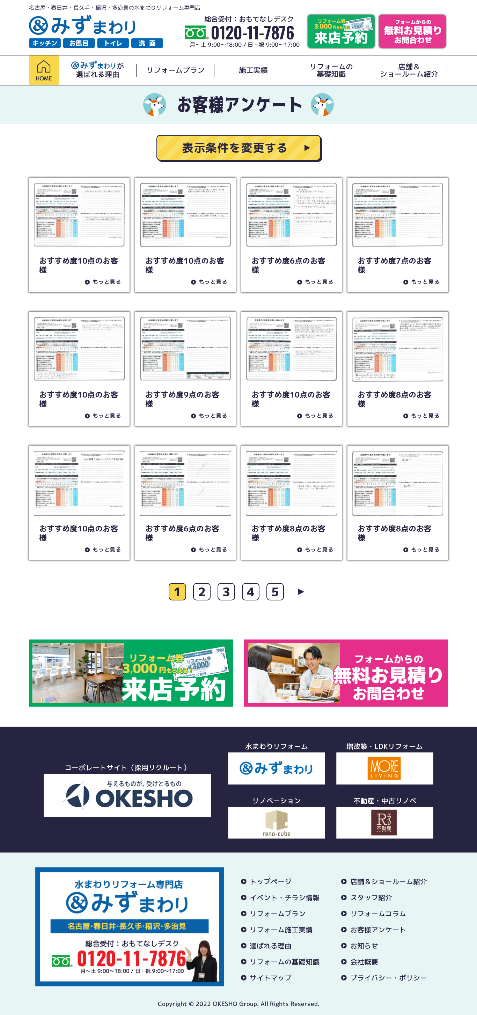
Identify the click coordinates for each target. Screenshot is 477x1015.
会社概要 (364, 962)
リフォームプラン (175, 70)
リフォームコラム (378, 913)
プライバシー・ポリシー (388, 978)
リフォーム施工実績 (281, 929)
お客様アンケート (378, 929)
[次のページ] (299, 591)
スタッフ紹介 (371, 897)
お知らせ (364, 945)
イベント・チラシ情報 (285, 897)
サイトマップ (271, 978)
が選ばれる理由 (100, 70)
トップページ (271, 881)
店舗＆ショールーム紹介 (409, 70)
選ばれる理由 (271, 945)
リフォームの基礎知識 (331, 70)
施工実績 (253, 70)
